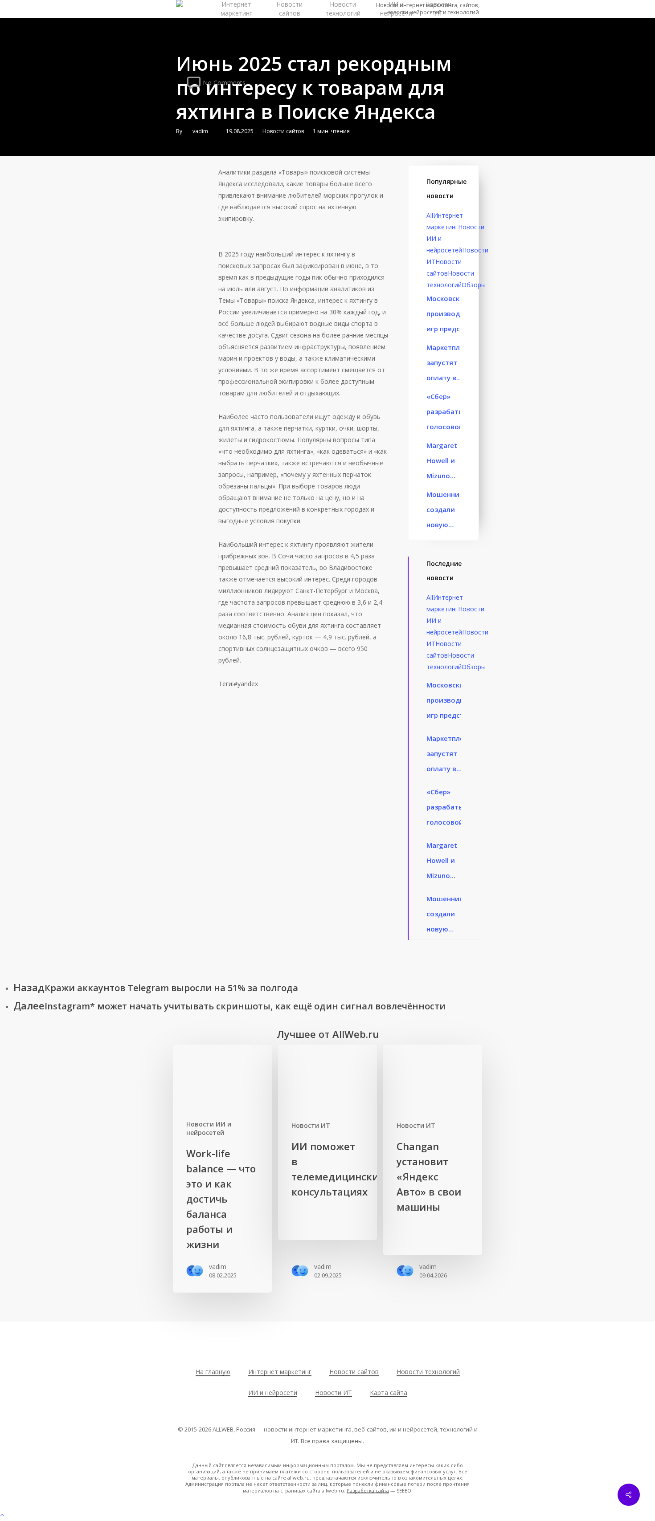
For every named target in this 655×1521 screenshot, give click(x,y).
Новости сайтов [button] (354, 1371)
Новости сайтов (283, 131)
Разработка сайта (368, 1490)
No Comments (223, 82)
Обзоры (474, 285)
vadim (200, 131)
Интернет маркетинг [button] (279, 1371)
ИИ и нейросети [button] (272, 1392)
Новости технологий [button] (428, 1371)
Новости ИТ (310, 1125)
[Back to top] (327, 1515)
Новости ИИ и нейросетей (208, 1128)
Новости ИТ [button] (333, 1392)
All (429, 215)
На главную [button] (213, 1371)
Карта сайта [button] (388, 1392)
